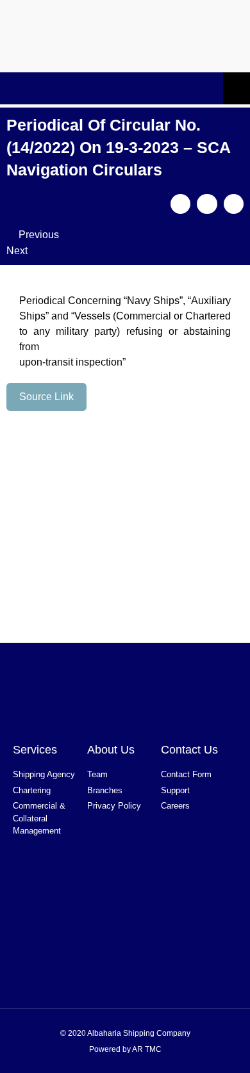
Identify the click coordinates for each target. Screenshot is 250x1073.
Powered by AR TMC (125, 1049)
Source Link (46, 396)
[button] (181, 204)
